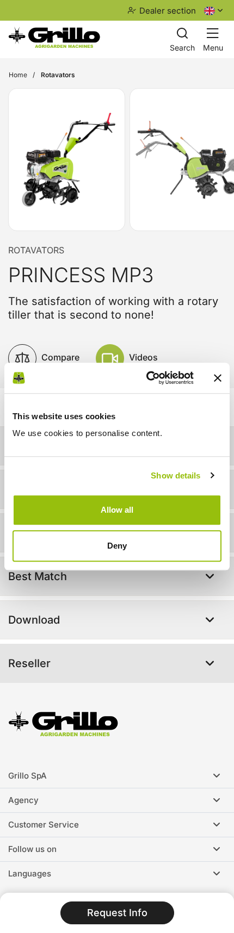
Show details (175, 475)
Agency (23, 800)
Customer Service (43, 824)
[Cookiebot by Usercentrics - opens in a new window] (147, 378)
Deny (117, 545)
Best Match (37, 576)
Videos (142, 357)
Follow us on (32, 849)
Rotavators (36, 250)
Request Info (117, 912)
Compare (59, 357)
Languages (29, 873)
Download (34, 619)
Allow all (117, 509)
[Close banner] (217, 378)
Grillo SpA (27, 775)
